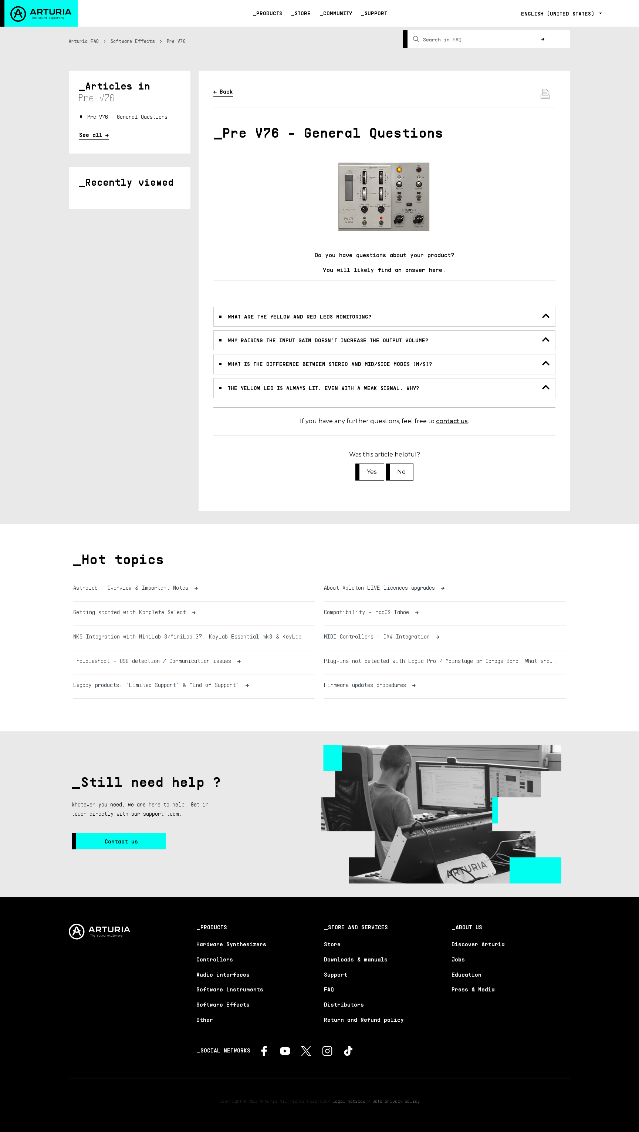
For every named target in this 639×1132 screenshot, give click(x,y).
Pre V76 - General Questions (127, 116)
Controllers (214, 959)
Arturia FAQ (84, 41)
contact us (452, 421)
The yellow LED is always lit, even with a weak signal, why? (323, 388)
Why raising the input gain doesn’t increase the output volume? (328, 340)
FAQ (329, 989)
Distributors (344, 1004)
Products (269, 13)
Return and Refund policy (364, 1019)
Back (226, 91)
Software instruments (229, 989)
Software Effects (133, 41)
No (401, 471)
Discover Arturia (478, 944)
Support (376, 13)
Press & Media (473, 989)
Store (303, 13)
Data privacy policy (396, 1101)
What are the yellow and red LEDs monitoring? (299, 316)
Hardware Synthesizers (231, 944)
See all (90, 134)
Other (204, 1019)
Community (337, 13)
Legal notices (348, 1101)
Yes (371, 471)
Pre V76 (176, 41)
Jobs (458, 959)
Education (466, 974)
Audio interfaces (223, 974)
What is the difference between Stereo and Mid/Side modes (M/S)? (330, 364)
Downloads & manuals (356, 959)
